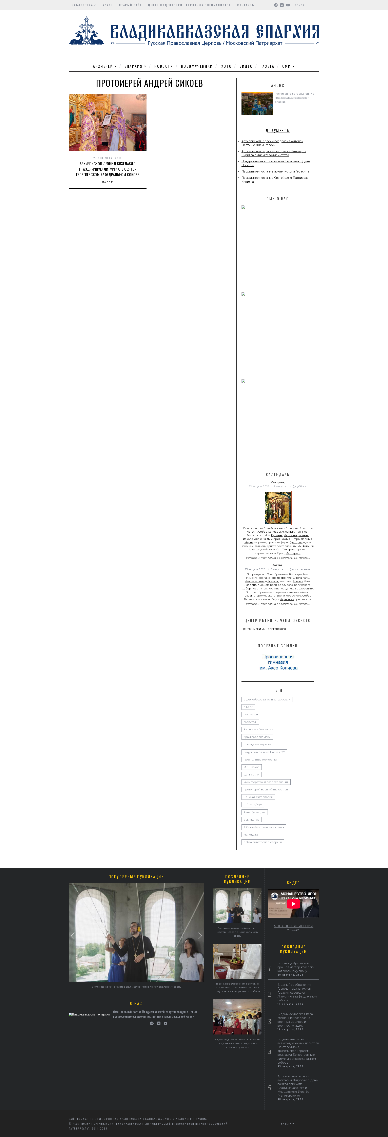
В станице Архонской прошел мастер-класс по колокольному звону (136, 986)
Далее (107, 182)
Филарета (288, 549)
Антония (308, 546)
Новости (163, 66)
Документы (278, 130)
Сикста (297, 577)
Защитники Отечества (258, 729)
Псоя (305, 531)
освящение (251, 819)
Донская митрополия (258, 797)
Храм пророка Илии (257, 736)
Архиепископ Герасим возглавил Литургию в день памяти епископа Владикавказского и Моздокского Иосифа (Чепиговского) (297, 1086)
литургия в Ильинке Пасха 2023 (264, 752)
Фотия (286, 538)
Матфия (252, 531)
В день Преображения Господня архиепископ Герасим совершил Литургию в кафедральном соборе (237, 987)
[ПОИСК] (316, 5)
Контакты (246, 5)
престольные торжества (260, 759)
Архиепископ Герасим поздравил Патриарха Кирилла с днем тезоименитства (273, 153)
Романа (298, 581)
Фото (226, 66)
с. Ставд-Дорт (253, 804)
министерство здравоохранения (266, 782)
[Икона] (278, 525)
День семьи (251, 774)
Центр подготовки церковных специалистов (189, 5)
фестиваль (251, 714)
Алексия (260, 538)
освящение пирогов (258, 744)
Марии (249, 542)
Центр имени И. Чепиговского (263, 629)
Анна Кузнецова (255, 812)
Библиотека (82, 5)
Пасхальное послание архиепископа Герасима (275, 171)
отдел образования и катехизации (267, 699)
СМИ (286, 66)
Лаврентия (284, 577)
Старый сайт (130, 5)
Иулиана (277, 535)
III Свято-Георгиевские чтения (264, 827)
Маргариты (293, 553)
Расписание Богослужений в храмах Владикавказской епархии (294, 97)
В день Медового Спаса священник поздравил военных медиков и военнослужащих (237, 1043)
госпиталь (250, 721)
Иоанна (303, 535)
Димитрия (273, 538)
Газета (267, 66)
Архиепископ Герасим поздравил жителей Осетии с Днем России (272, 143)
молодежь (251, 834)
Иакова (248, 538)
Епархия (134, 66)
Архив (107, 5)
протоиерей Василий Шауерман (266, 789)
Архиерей (103, 66)
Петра (295, 538)
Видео (246, 66)
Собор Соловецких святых (276, 531)
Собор (246, 588)
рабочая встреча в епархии (263, 842)
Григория (296, 542)
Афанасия (287, 599)
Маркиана (290, 535)
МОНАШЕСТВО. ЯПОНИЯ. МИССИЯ (293, 928)
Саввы (249, 595)
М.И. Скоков (251, 767)
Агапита (272, 581)
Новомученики (197, 66)
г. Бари (248, 707)
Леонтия (306, 538)
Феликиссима (255, 581)
